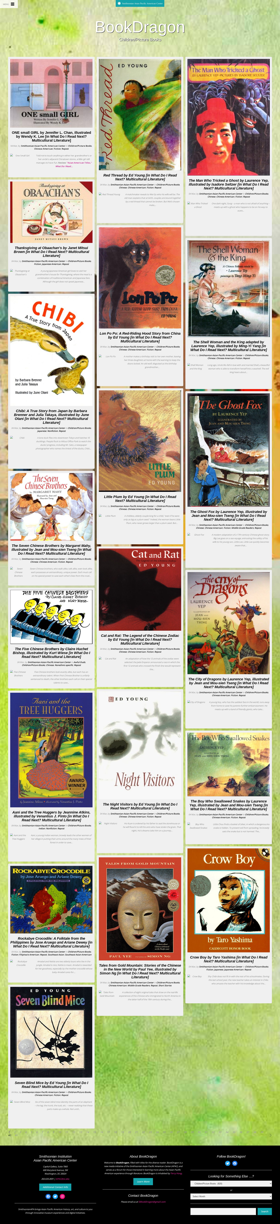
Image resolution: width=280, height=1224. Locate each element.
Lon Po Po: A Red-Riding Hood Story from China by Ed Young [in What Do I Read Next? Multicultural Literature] (140, 337)
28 (185, 1132)
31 (205, 1132)
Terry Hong (176, 1173)
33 (219, 1132)
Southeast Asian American (78, 954)
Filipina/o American (29, 954)
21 (136, 1132)
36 (240, 1132)
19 (122, 1132)
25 (164, 1132)
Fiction (57, 148)
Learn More (143, 1181)
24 (157, 1132)
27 (178, 1132)
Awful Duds (79, 662)
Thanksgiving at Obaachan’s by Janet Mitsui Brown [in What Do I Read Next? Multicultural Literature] (51, 252)
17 (108, 1132)
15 (94, 1132)
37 (247, 1132)
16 (101, 1132)
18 (115, 1132)
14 (87, 1132)
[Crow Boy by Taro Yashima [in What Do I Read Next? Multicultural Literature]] (228, 951)
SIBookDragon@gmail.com (151, 1201)
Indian (42, 828)
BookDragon (140, 27)
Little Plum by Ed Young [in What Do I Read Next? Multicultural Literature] (140, 499)
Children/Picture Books (80, 145)
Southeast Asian (56, 954)
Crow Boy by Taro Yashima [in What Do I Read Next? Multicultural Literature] (228, 959)
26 (171, 1132)
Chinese (34, 561)
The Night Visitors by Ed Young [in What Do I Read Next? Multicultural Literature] (140, 806)
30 (199, 1132)
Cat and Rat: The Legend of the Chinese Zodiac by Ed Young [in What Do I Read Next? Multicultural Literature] (140, 639)
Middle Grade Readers (139, 985)
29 (192, 1132)
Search (264, 1211)
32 (212, 1132)
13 (80, 1132)
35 (233, 1132)
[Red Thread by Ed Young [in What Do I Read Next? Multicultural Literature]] (140, 169)
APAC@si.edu (62, 1178)
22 (143, 1132)
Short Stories (164, 985)
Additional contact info (55, 1187)
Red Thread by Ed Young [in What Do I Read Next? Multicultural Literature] (140, 177)
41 (16, 1135)
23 (150, 1132)
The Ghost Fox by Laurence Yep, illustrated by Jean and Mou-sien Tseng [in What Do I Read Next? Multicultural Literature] (228, 516)
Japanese (41, 430)
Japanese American (51, 264)
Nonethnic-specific (64, 665)
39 (261, 1132)
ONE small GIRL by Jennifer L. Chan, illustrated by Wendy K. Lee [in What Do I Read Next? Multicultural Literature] (51, 136)
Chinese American (43, 148)
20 (129, 1132)
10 (59, 1132)
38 (254, 1132)
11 (66, 1132)
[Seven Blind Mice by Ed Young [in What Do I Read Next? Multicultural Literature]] (51, 1077)
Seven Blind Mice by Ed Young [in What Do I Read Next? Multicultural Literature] (51, 1085)
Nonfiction (52, 430)
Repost (65, 148)
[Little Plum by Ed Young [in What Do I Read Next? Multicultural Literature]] (140, 491)
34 (226, 1132)
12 (73, 1132)
